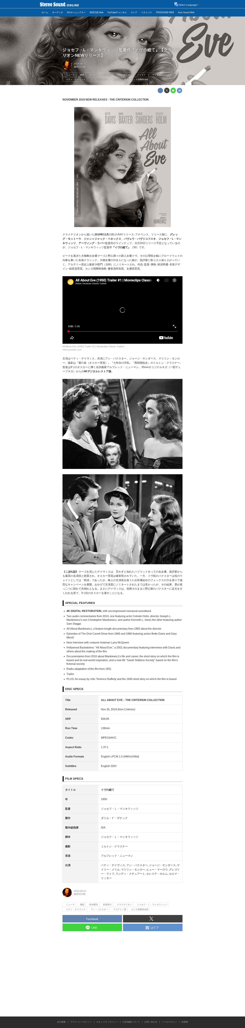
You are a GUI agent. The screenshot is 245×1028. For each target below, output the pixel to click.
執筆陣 (185, 1022)
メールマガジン (169, 1022)
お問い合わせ (150, 1022)
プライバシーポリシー (81, 1022)
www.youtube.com (72, 349)
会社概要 (61, 1022)
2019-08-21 (80, 63)
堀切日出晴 (80, 66)
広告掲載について (131, 1022)
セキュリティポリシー (107, 1022)
